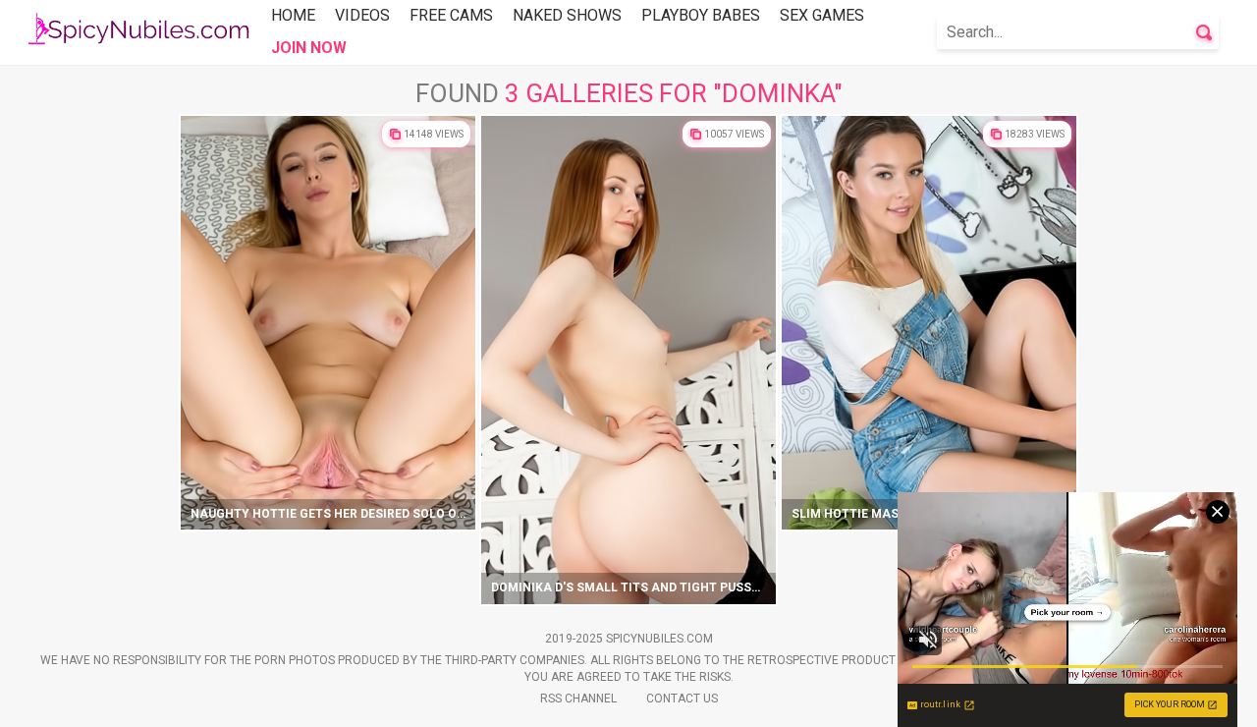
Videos (362, 15)
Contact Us (682, 698)
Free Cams (451, 15)
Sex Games (822, 15)
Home (293, 15)
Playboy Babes (700, 15)
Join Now (309, 47)
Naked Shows (567, 15)
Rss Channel (578, 698)
